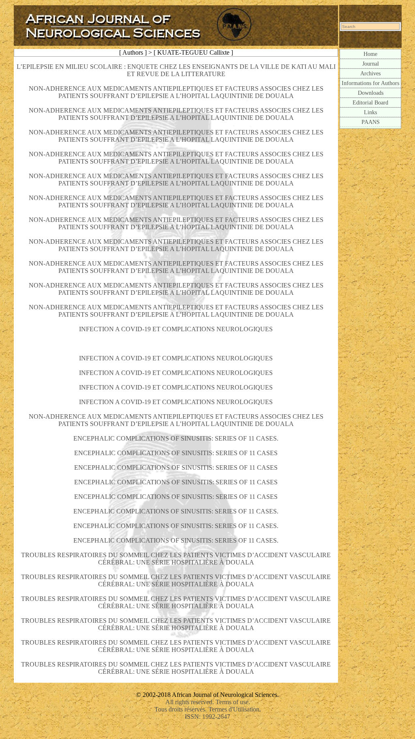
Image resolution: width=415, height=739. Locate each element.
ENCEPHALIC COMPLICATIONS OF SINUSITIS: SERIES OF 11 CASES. (175, 438)
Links (370, 112)
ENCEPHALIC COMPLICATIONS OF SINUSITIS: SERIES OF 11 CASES (176, 452)
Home (370, 54)
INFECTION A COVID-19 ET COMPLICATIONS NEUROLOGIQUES (176, 329)
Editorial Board (370, 102)
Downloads (370, 92)
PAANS (371, 122)
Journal (370, 63)
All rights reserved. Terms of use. (207, 702)
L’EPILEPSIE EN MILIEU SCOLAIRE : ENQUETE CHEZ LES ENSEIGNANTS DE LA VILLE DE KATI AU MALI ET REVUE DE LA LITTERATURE (176, 70)
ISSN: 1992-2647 (207, 716)
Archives (370, 73)
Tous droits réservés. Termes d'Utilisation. (207, 709)
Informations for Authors (370, 83)
